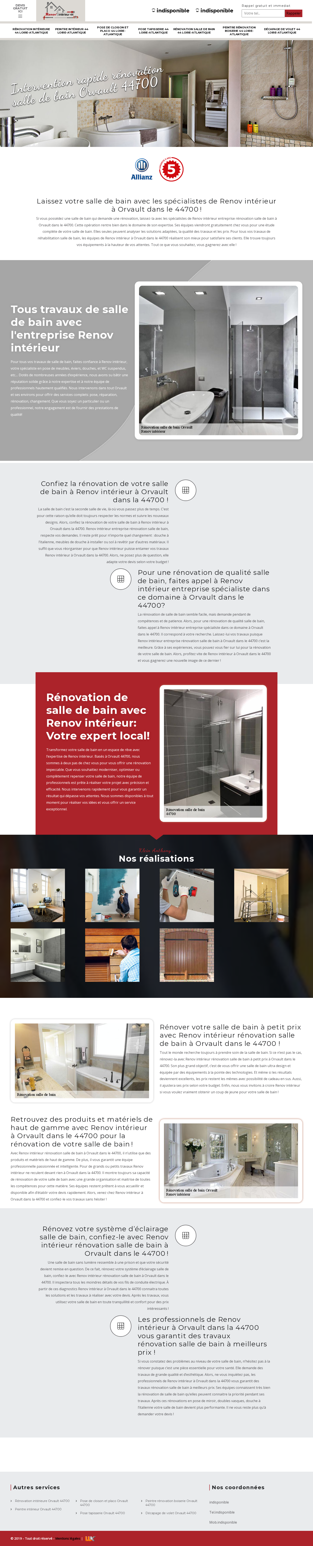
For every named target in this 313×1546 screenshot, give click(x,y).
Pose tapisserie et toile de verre (264, 910)
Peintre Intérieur (113, 913)
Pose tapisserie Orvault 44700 (102, 1513)
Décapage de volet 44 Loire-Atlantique (282, 30)
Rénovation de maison (35, 910)
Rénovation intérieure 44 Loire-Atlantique (31, 30)
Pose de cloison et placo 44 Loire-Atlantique (112, 31)
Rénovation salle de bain (42, 970)
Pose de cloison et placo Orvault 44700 (104, 1503)
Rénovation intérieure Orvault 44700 (42, 1501)
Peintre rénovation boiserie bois (115, 970)
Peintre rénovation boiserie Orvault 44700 (171, 1503)
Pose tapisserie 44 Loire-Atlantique (153, 30)
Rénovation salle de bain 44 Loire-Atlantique (194, 30)
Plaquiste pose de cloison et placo (189, 910)
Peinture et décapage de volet (190, 970)
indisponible (173, 10)
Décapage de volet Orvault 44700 (170, 1513)
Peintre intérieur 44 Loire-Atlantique (71, 30)
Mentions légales (68, 1538)
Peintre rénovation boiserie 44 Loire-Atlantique (239, 31)
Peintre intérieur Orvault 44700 (38, 1509)
